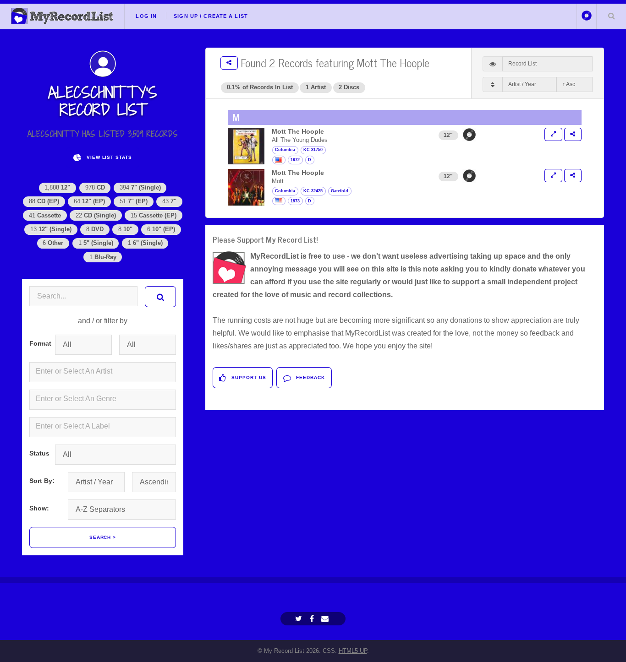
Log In (146, 16)
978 (95, 187)
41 (45, 215)
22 (96, 215)
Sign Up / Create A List (211, 16)
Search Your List (611, 15)
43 (169, 201)
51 (134, 201)
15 (153, 215)
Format (38, 343)
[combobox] (102, 372)
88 (44, 201)
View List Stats (108, 157)
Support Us (248, 377)
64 (89, 201)
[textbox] (104, 371)
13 (50, 229)
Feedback (309, 377)
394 (140, 187)
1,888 (57, 187)
